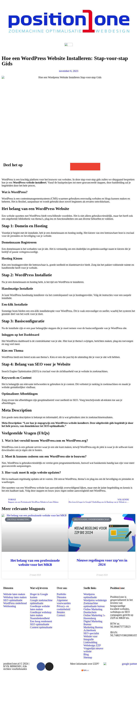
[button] (74, 166)
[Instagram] (49, 666)
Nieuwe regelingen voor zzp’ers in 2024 (102, 562)
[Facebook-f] (41, 666)
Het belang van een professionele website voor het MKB (35, 562)
